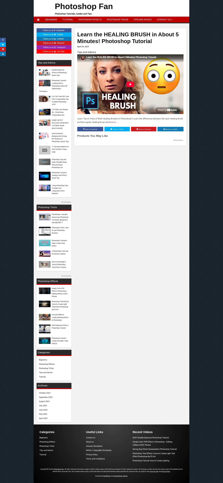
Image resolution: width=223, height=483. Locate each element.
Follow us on (53, 30)
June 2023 (43, 410)
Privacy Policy (92, 455)
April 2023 (43, 418)
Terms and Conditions (95, 459)
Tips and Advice (143, 19)
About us (90, 442)
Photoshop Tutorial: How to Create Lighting (151, 461)
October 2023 (44, 393)
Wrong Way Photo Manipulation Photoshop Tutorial (155, 449)
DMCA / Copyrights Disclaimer (99, 450)
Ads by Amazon (178, 140)
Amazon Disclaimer (94, 446)
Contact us (164, 19)
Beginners (51, 19)
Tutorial (67, 19)
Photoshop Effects (90, 19)
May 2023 (43, 414)
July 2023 (43, 405)
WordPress (106, 476)
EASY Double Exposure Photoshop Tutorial (151, 438)
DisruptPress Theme (120, 476)
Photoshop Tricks (117, 19)
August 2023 (44, 401)
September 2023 (45, 397)
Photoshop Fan (84, 6)
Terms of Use (154, 471)
